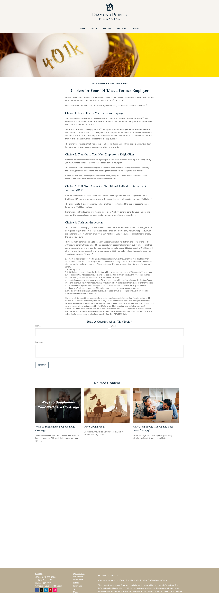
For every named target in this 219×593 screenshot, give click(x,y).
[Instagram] (55, 590)
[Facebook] (37, 590)
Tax (74, 589)
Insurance (77, 586)
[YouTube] (50, 590)
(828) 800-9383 (49, 577)
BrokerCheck (161, 580)
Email (113, 326)
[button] (82, 28)
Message (39, 342)
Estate (76, 583)
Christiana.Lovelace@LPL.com (48, 586)
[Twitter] (41, 590)
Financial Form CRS (110, 575)
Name (38, 326)
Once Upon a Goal (94, 426)
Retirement (78, 577)
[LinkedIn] (46, 590)
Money (76, 592)
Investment (78, 580)
